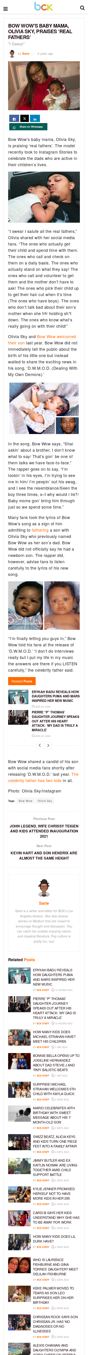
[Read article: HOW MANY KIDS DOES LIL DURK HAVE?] (19, 1242)
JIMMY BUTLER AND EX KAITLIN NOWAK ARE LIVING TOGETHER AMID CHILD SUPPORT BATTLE (55, 1167)
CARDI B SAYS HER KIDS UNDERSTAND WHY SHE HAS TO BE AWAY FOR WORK (56, 1217)
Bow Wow (25, 801)
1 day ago (60, 1047)
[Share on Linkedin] (35, 118)
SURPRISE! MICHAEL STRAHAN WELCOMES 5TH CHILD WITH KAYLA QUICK (54, 1089)
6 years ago (45, 53)
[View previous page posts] (40, 745)
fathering (40, 530)
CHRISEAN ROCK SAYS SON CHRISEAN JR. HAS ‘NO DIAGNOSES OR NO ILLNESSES (55, 1323)
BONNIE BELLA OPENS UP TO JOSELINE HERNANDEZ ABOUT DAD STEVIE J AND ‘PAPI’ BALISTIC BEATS (56, 1062)
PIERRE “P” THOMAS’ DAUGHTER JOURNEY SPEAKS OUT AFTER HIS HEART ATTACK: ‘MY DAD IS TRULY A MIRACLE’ (55, 721)
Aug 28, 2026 (43, 706)
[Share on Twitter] (24, 118)
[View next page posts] (48, 745)
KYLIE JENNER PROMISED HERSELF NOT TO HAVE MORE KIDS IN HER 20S (54, 1193)
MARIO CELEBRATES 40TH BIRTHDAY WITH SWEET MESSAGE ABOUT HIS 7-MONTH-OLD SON (54, 1114)
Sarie (25, 53)
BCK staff (43, 990)
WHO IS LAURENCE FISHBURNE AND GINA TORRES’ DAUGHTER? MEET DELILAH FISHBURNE (55, 1266)
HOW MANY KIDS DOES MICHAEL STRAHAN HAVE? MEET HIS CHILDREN (54, 1036)
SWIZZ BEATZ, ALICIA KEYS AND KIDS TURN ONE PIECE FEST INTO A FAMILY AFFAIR (55, 1141)
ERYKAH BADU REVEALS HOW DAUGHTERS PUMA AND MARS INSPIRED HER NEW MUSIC (56, 696)
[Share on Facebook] (14, 118)
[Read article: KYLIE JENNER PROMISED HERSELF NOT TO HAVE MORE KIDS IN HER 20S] (19, 1194)
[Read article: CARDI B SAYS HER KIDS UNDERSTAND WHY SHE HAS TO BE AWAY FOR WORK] (19, 1218)
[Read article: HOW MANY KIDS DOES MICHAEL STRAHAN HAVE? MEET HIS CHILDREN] (19, 1037)
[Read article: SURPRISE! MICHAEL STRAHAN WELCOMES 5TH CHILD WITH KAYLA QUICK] (19, 1090)
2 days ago (61, 1099)
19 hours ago (63, 1023)
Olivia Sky (45, 801)
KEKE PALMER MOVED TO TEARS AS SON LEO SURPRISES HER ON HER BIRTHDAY (53, 1295)
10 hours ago (63, 990)
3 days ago (61, 1308)
